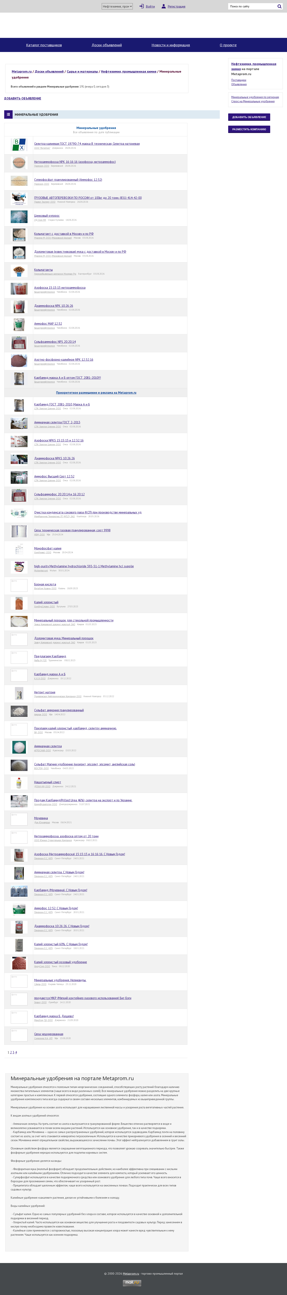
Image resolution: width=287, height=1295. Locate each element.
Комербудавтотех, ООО (45, 804)
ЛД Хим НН (40, 219)
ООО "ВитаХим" (42, 147)
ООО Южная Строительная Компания (53, 840)
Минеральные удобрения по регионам (255, 97)
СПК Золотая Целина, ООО (47, 408)
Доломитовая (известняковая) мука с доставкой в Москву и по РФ (80, 252)
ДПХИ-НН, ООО (42, 786)
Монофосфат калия (47, 548)
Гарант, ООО (40, 1002)
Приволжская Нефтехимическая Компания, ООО (58, 696)
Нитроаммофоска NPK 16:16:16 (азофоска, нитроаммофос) (75, 162)
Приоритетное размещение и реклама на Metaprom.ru (96, 393)
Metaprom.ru (131, 1273)
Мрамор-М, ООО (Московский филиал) (53, 237)
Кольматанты (43, 270)
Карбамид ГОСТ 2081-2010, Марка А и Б (62, 404)
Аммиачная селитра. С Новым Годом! (59, 872)
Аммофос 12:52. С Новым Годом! (56, 908)
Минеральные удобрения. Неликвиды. (60, 980)
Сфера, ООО (40, 984)
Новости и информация (170, 45)
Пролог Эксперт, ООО (44, 201)
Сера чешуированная (48, 1034)
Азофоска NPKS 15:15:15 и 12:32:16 (59, 440)
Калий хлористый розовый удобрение (60, 962)
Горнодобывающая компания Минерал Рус (55, 273)
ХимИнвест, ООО (42, 552)
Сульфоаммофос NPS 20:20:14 (55, 342)
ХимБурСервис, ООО (44, 606)
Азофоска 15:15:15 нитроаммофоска (60, 288)
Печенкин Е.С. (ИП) (43, 858)
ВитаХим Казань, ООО (45, 588)
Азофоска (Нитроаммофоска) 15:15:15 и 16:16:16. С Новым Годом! (79, 854)
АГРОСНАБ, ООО (42, 750)
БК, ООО (38, 732)
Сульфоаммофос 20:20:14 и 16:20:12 (59, 494)
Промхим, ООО (41, 165)
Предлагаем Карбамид (50, 656)
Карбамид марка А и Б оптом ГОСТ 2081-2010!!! (67, 378)
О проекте (228, 45)
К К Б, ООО (40, 678)
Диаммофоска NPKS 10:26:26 (54, 458)
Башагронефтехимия (44, 291)
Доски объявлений (107, 45)
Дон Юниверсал (42, 822)
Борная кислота (45, 584)
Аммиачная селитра (48, 746)
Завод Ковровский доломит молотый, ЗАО (54, 624)
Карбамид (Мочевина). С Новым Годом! (60, 890)
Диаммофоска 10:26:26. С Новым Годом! (61, 926)
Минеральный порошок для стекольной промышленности (73, 620)
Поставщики (238, 80)
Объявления (239, 84)
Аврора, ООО (40, 714)
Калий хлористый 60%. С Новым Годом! (61, 944)
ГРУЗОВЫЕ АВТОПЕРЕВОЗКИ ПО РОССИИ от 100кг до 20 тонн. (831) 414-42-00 (88, 198)
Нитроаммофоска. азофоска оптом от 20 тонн (66, 836)
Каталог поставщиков (44, 45)
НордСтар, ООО (42, 966)
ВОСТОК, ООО (41, 768)
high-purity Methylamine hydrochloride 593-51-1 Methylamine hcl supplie (84, 566)
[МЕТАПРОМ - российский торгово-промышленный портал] (42, 25)
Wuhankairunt (41, 570)
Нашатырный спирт (47, 782)
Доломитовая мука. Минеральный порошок (63, 638)
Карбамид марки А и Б (50, 674)
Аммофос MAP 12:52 (48, 324)
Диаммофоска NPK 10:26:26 (53, 306)
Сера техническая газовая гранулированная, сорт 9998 (72, 530)
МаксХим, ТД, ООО (43, 1020)
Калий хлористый (46, 602)
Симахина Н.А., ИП (43, 1038)
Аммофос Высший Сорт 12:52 (54, 476)
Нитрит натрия (44, 692)
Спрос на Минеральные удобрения (253, 101)
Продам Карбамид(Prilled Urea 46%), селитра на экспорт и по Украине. (83, 800)
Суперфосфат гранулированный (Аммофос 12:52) (68, 180)
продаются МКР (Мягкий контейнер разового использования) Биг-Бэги (82, 998)
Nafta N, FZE (40, 660)
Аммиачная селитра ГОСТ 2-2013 (57, 422)
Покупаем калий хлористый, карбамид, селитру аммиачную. (75, 728)
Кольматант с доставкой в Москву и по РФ (64, 234)
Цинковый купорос (47, 216)
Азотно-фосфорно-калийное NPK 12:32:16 (63, 360)
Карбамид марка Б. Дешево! (54, 1016)
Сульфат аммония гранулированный (59, 710)
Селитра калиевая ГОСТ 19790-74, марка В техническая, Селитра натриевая (87, 144)
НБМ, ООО (39, 534)
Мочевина (41, 818)
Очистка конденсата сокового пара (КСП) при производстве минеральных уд (88, 512)
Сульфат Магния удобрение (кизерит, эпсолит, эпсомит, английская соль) (84, 764)
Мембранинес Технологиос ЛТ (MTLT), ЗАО (54, 516)
